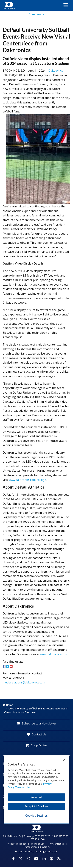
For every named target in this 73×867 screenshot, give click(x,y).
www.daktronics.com (53, 654)
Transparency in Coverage (36, 846)
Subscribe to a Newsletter (38, 723)
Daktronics (55, 71)
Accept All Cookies (36, 806)
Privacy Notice (57, 843)
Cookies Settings (36, 815)
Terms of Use (37, 843)
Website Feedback (16, 843)
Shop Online (38, 745)
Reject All (36, 797)
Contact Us (38, 734)
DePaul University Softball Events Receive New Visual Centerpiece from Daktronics (36, 710)
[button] (66, 5)
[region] (36, 789)
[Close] (64, 760)
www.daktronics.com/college (27, 480)
